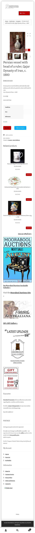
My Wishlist (8, 460)
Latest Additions (16, 140)
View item (29, 174)
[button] (29, 34)
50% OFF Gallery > (10, 323)
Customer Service (9, 474)
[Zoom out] (26, 50)
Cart (26, 529)
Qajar (4, 92)
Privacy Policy (8, 477)
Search (17, 530)
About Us (7, 471)
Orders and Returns (10, 480)
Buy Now (7, 128)
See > (15, 287)
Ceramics (18, 21)
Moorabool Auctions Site (20, 292)
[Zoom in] (29, 50)
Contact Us (8, 484)
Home (6, 21)
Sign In (7, 454)
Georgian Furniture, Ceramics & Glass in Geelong (17, 361)
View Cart (7, 457)
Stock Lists (12, 21)
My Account (6, 530)
